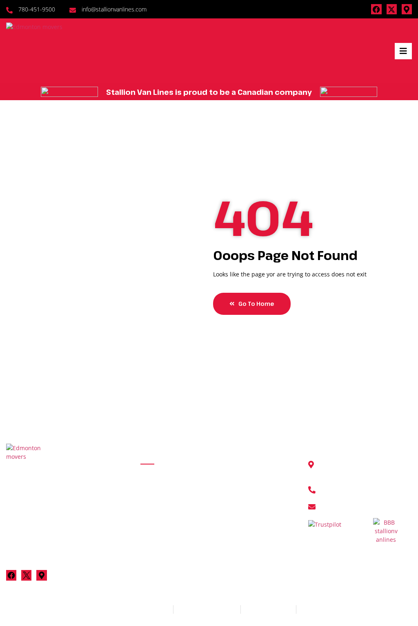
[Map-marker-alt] (407, 9)
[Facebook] (376, 9)
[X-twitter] (392, 9)
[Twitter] (26, 575)
